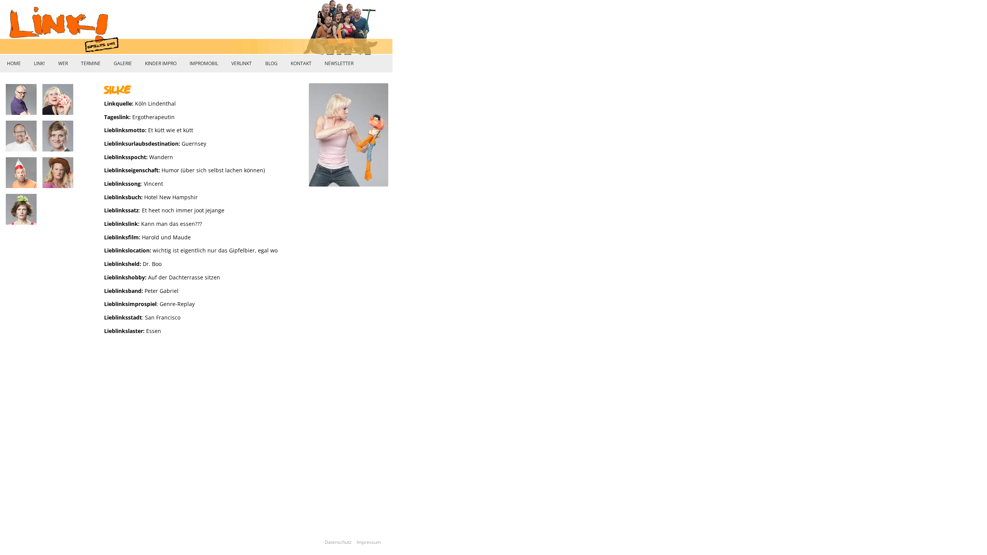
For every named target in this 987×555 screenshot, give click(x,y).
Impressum (369, 542)
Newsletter (339, 63)
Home (14, 63)
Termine (91, 63)
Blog (271, 63)
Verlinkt (241, 63)
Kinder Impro (161, 63)
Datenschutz (340, 542)
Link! (39, 63)
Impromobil (204, 63)
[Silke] (151, 354)
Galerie (123, 63)
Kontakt (301, 63)
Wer (63, 63)
